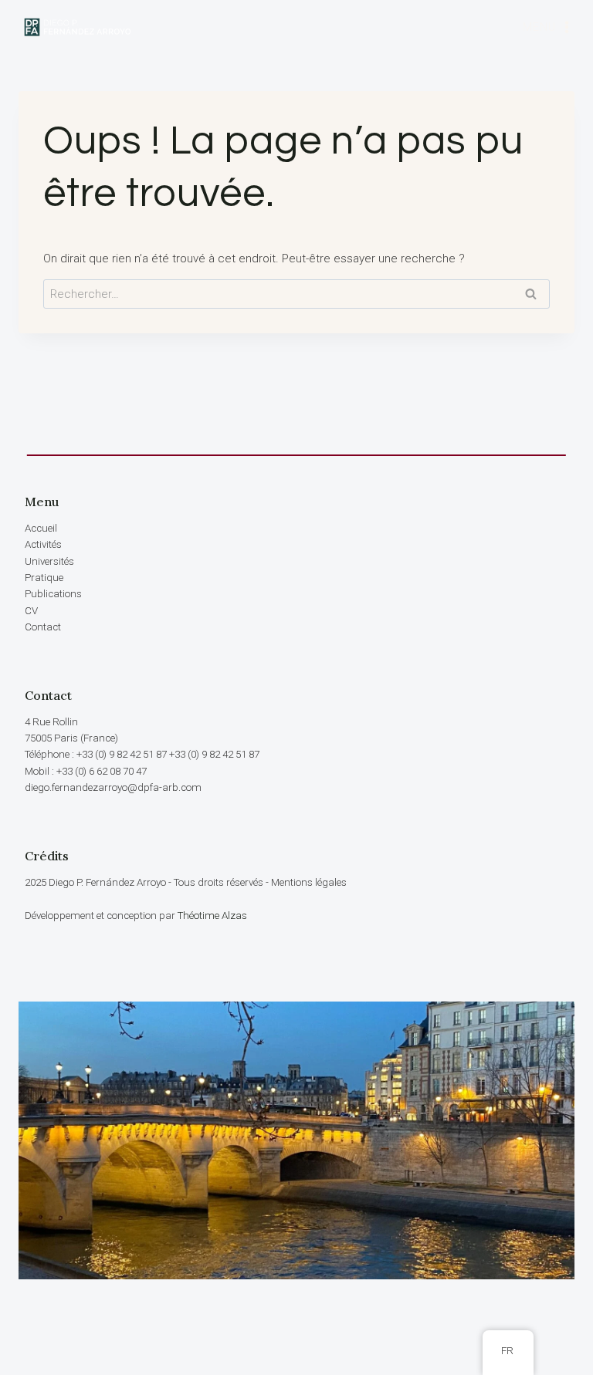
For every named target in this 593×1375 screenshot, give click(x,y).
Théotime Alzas (212, 915)
